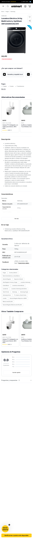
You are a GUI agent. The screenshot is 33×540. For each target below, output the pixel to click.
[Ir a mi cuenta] (25, 6)
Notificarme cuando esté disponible (16, 535)
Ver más (16, 218)
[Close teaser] (9, 525)
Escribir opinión (16, 372)
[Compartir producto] (30, 21)
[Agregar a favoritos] (30, 17)
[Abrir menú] (3, 6)
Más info (3, 89)
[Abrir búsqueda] (8, 6)
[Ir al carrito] (30, 6)
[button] (5, 528)
